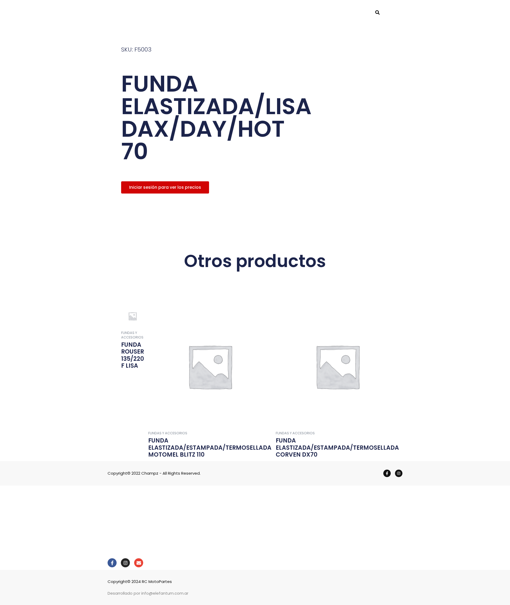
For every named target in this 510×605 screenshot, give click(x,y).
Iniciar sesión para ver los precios (165, 187)
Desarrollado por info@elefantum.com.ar (148, 593)
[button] (377, 12)
